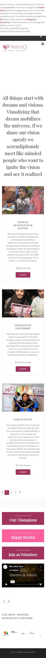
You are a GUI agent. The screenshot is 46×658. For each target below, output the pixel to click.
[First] (2, 492)
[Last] (20, 492)
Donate (23, 275)
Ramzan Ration (23, 419)
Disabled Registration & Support (23, 225)
